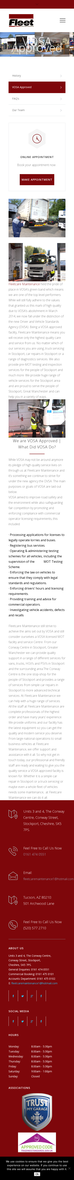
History (16, 75)
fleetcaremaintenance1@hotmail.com (48, 879)
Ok (37, 1174)
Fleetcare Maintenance (24, 284)
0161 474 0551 (34, 854)
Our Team (18, 110)
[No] (69, 1168)
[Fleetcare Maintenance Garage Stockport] (34, 20)
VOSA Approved (21, 87)
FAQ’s (15, 98)
